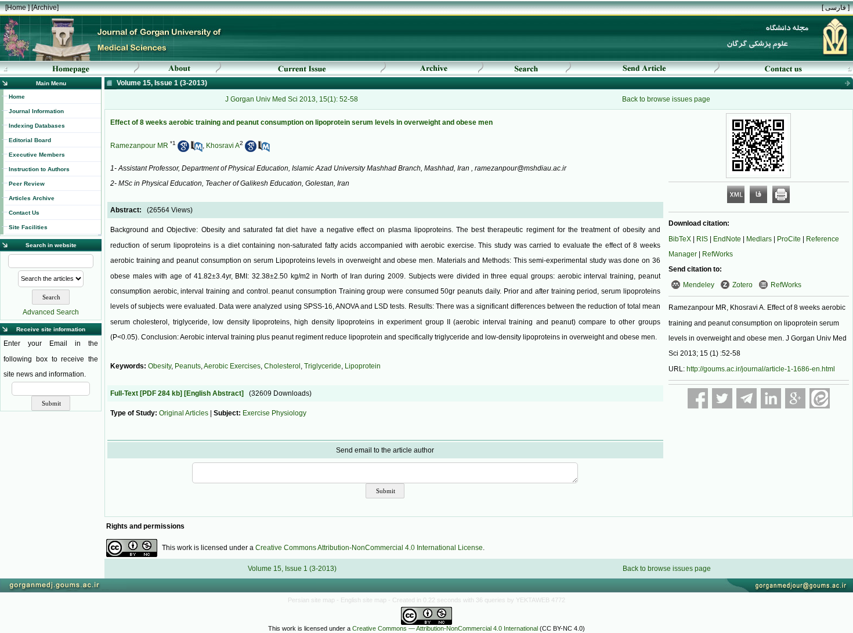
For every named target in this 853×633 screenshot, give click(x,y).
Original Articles (183, 413)
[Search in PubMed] (197, 150)
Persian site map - (314, 599)
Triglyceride (322, 366)
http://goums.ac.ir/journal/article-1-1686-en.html (760, 369)
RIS (702, 239)
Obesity (159, 366)
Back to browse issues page (666, 99)
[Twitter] (722, 398)
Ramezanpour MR (139, 146)
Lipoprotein (363, 366)
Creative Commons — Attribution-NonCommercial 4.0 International (445, 628)
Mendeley (698, 285)
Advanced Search (51, 312)
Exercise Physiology (274, 413)
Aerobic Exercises (232, 366)
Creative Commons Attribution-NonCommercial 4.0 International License (369, 548)
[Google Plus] (795, 398)
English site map (364, 599)
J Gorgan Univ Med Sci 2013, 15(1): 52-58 (291, 99)
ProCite (789, 239)
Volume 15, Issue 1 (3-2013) (292, 569)
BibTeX (679, 239)
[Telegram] (746, 398)
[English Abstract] (214, 393)
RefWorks (717, 254)
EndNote (727, 239)
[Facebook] (698, 398)
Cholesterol (282, 366)
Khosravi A (223, 146)
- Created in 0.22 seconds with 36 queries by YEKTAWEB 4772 (476, 599)
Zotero (742, 285)
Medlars (759, 239)
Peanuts (188, 366)
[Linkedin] (771, 398)
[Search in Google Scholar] (183, 150)
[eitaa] (819, 398)
